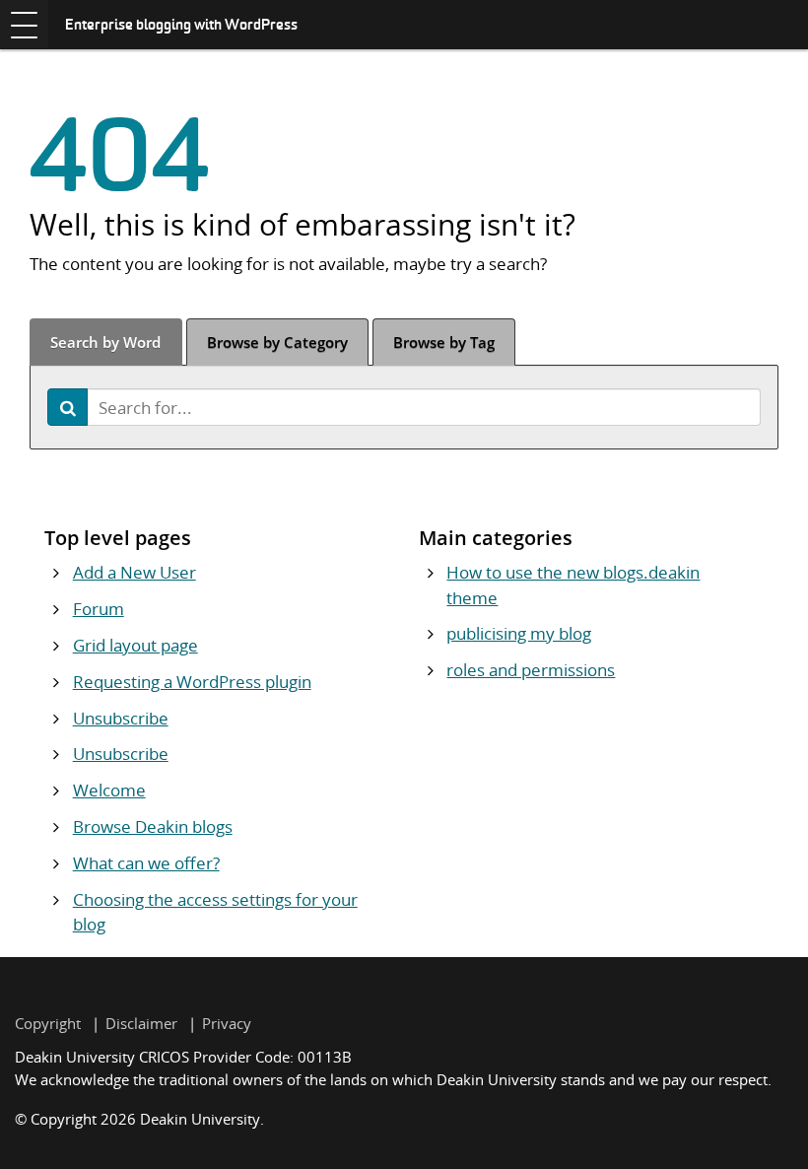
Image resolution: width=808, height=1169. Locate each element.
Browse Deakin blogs (153, 826)
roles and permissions (530, 669)
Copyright (48, 1023)
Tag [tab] (444, 342)
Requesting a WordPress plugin (192, 681)
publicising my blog (518, 633)
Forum (98, 608)
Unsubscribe (120, 718)
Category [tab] (277, 342)
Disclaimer (141, 1023)
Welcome (109, 790)
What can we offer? (146, 863)
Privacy (226, 1023)
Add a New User (134, 572)
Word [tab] (105, 342)
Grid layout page (135, 645)
